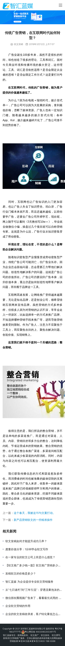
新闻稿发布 (23, 635)
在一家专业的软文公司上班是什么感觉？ (30, 557)
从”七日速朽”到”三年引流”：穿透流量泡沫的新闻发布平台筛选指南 (33, 589)
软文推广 (35, 635)
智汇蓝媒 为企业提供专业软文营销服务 (29, 581)
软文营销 (18, 44)
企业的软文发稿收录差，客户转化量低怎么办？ (33, 614)
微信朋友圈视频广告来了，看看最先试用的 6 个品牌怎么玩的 (33, 597)
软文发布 (45, 635)
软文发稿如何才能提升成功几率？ (26, 541)
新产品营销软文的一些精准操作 (33, 520)
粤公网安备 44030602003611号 (40, 631)
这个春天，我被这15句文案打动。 (34, 513)
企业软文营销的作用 (17, 605)
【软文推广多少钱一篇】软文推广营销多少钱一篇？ (33, 565)
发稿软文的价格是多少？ (20, 573)
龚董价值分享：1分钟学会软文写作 (26, 549)
